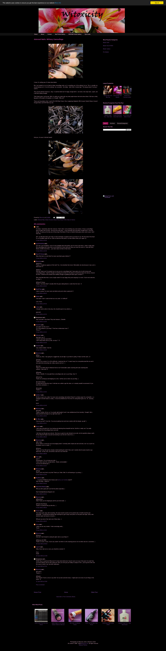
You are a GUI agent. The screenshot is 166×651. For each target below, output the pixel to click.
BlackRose (38, 477)
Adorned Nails (41, 219)
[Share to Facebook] (62, 217)
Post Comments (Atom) (69, 596)
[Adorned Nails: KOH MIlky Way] (107, 94)
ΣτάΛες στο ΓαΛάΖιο (62, 479)
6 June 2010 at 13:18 (41, 342)
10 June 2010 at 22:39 (41, 555)
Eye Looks (87, 34)
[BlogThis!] (59, 217)
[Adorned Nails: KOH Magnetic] (117, 94)
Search (105, 123)
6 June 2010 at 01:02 (41, 286)
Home (35, 34)
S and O (38, 547)
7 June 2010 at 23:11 (41, 423)
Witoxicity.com (84, 643)
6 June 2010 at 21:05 (41, 392)
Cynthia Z (38, 395)
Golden (38, 296)
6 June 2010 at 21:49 (41, 405)
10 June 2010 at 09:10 (41, 543)
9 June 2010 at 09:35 (41, 521)
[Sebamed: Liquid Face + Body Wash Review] (107, 113)
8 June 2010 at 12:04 (41, 474)
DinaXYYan (39, 289)
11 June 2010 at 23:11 (41, 566)
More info (58, 3)
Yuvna (37, 524)
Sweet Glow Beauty (41, 486)
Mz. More (38, 419)
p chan (37, 307)
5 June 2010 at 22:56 (41, 258)
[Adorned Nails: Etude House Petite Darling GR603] (108, 621)
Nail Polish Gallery (60, 34)
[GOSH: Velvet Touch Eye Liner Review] (41, 621)
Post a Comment (40, 584)
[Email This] (57, 217)
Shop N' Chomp (40, 254)
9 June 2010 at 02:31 (41, 494)
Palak (37, 457)
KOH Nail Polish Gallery (75, 34)
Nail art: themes (71, 219)
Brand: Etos (57, 219)
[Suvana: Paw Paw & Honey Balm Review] (117, 113)
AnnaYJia (38, 324)
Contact (50, 34)
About (42, 34)
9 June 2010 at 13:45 (41, 530)
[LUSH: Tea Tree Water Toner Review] (91, 621)
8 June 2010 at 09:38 (41, 453)
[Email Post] (54, 217)
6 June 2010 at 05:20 (41, 293)
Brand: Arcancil (49, 219)
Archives (112, 123)
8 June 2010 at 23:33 (41, 483)
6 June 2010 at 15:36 (41, 350)
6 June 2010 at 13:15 (41, 332)
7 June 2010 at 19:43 (41, 416)
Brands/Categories (122, 123)
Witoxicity (42, 217)
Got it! (157, 3)
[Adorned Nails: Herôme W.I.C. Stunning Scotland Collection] (127, 94)
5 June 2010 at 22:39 (41, 240)
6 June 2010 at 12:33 (41, 314)
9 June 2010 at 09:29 (41, 507)
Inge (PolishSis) (40, 243)
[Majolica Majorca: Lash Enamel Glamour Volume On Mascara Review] (57, 621)
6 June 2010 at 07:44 (41, 303)
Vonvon (38, 426)
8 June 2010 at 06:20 (41, 437)
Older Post (94, 592)
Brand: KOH (63, 219)
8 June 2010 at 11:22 (41, 465)
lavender (38, 345)
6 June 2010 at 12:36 (41, 321)
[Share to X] (60, 217)
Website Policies (83, 645)
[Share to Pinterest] (64, 217)
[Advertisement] (116, 67)
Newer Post (37, 592)
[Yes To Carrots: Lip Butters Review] (127, 113)
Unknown (38, 335)
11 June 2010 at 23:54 (41, 581)
